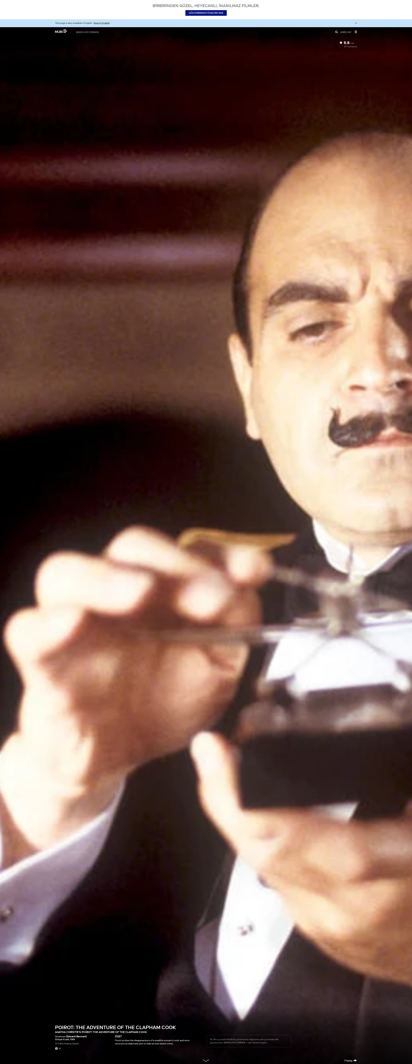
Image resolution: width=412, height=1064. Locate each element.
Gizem (75, 1043)
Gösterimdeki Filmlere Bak (206, 12)
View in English (101, 23)
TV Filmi (59, 1043)
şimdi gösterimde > (235, 1042)
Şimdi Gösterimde (87, 32)
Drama (67, 1043)
